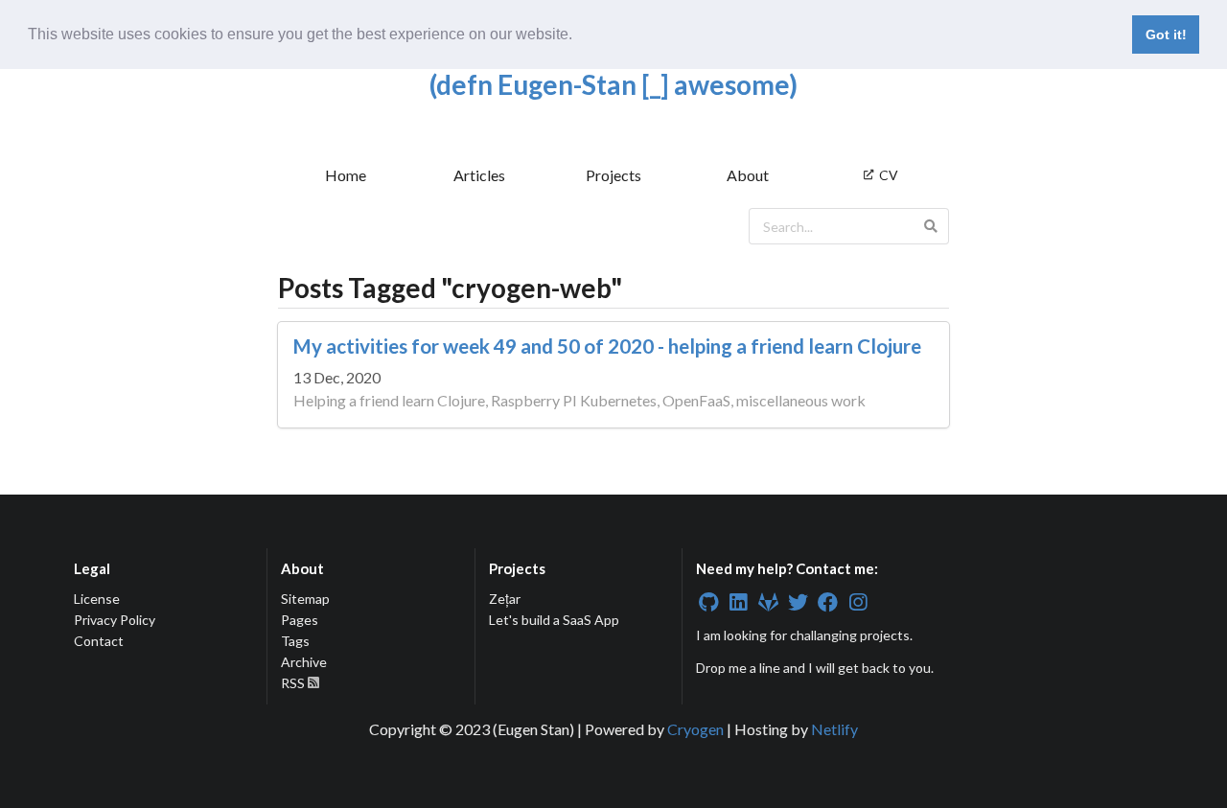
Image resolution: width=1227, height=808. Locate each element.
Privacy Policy (114, 620)
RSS (294, 683)
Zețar (505, 599)
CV (888, 175)
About (748, 175)
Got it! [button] (1166, 34)
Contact (99, 641)
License (97, 599)
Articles (479, 175)
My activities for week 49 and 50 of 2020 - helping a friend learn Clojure (607, 346)
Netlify (834, 729)
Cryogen (695, 729)
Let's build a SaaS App (554, 620)
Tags (295, 641)
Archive (304, 662)
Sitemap (305, 599)
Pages (299, 620)
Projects (613, 175)
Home (345, 175)
